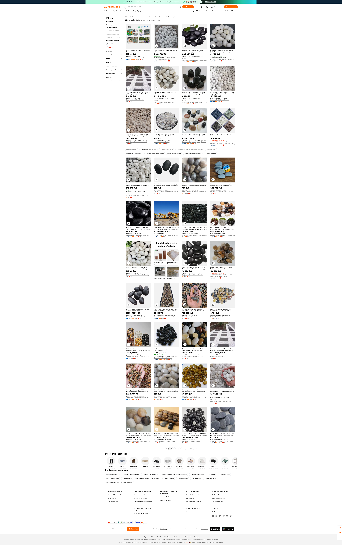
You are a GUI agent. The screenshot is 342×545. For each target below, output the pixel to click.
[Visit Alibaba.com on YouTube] (227, 516)
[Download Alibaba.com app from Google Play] (228, 529)
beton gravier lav (169, 478)
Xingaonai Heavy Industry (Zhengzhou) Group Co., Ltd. (166, 235)
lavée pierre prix (128, 478)
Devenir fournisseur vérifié (219, 505)
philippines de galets (113, 474)
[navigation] (114, 233)
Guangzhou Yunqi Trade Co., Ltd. (135, 100)
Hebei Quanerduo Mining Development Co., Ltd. (194, 60)
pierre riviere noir (183, 478)
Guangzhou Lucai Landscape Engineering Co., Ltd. (138, 275)
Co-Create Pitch (112, 498)
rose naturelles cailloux (198, 474)
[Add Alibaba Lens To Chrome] (133, 529)
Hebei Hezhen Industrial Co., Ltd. (135, 58)
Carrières (110, 505)
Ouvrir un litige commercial (193, 501)
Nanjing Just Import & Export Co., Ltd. (192, 275)
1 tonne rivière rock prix (175, 153)
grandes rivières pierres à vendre (155, 153)
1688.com (152, 537)
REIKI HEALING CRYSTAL (217, 316)
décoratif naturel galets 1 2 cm (193, 153)
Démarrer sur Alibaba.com (219, 498)
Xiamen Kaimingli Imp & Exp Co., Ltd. (164, 102)
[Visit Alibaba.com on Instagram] (223, 516)
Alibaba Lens (116, 529)
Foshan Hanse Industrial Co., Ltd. (163, 59)
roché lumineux (197, 478)
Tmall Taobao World (162, 537)
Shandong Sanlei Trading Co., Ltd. (219, 100)
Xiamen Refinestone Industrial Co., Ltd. (164, 316)
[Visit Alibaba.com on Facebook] (213, 516)
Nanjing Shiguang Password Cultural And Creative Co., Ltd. (222, 191)
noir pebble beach (132, 149)
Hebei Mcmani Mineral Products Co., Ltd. (221, 143)
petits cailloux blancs (113, 478)
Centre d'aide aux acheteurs (193, 495)
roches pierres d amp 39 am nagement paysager (120, 482)
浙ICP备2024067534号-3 (216, 542)
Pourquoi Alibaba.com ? (114, 495)
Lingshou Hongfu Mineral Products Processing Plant (166, 191)
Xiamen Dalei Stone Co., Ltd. (161, 142)
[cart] (207, 7)
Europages (197, 537)
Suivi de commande (217, 501)
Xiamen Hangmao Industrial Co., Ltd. (220, 276)
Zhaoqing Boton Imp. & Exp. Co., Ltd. (136, 316)
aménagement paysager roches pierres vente (148, 478)
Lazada (171, 537)
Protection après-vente (140, 505)
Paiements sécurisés (139, 495)
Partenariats (215, 508)
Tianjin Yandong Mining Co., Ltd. (191, 316)
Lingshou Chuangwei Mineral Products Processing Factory (222, 235)
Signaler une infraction (192, 511)
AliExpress (145, 537)
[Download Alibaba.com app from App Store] (215, 529)
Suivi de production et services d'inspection (142, 509)
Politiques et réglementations (142, 513)
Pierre (151, 17)
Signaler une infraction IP (193, 508)
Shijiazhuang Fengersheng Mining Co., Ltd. (194, 142)
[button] (180, 7)
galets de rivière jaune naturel (131, 474)
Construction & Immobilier (139, 17)
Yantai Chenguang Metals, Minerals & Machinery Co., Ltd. (194, 235)
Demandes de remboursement (194, 505)
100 (191, 448)
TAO (185, 537)
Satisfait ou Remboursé (140, 498)
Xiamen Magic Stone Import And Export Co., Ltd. (194, 191)
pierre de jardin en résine (150, 474)
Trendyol (190, 537)
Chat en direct (190, 498)
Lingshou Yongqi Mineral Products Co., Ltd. (138, 356)
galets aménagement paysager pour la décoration (174, 474)
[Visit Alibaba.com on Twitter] (220, 516)
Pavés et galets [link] (172, 17)
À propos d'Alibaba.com (115, 491)
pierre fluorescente (211, 478)
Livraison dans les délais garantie (143, 501)
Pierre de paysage (160, 17)
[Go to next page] (194, 448)
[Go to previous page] (166, 448)
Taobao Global (178, 537)
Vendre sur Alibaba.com (218, 495)
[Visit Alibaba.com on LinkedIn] (216, 516)
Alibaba (127, 17)
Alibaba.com (204, 529)
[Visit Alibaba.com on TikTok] (231, 516)
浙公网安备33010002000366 (200, 542)
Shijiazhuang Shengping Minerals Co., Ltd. (137, 235)
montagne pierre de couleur (135, 153)
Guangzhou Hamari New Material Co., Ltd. (137, 195)
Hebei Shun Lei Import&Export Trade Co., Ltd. (194, 102)
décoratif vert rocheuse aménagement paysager (190, 149)
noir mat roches (212, 149)
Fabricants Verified (165, 497)
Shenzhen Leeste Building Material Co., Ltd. (222, 59)
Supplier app (164, 529)
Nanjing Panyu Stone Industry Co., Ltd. (136, 142)
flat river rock (212, 474)
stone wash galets (225, 474)
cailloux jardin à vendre (167, 149)
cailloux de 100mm (211, 153)
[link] (339, 528)
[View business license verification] (187, 542)
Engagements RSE (113, 501)
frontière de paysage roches (149, 149)
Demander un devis (165, 500)
